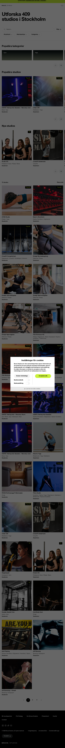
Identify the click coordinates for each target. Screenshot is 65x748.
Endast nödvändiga (22, 376)
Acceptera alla (43, 376)
